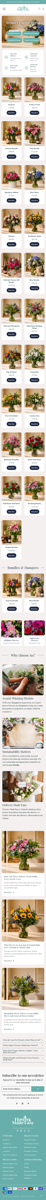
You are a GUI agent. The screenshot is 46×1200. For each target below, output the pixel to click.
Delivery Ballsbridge (10, 1175)
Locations (6, 1151)
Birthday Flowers (14, 33)
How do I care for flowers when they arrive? (22, 1040)
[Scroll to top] (41, 1195)
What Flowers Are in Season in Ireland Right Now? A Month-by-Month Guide (22, 946)
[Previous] (3, 596)
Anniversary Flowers (31, 33)
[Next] (43, 596)
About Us (6, 1140)
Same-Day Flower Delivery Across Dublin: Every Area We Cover (21, 877)
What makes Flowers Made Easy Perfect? (20, 1045)
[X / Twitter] (29, 1131)
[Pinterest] (28, 1103)
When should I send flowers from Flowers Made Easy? (21, 1059)
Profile (26, 1167)
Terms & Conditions (10, 1155)
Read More (8, 892)
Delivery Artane (8, 1167)
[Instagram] (22, 1103)
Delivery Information (10, 1147)
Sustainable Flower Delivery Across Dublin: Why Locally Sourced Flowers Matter (21, 1014)
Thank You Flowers (31, 40)
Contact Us (7, 1144)
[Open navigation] (6, 9)
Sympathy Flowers (14, 40)
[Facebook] (17, 1103)
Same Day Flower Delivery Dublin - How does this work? (20, 1051)
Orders (26, 1164)
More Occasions (30, 1155)
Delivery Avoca (8, 1171)
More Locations (8, 1179)
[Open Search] (39, 9)
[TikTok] (25, 1131)
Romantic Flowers (30, 1151)
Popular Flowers (30, 1140)
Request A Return (30, 1171)
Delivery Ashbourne (10, 1164)
